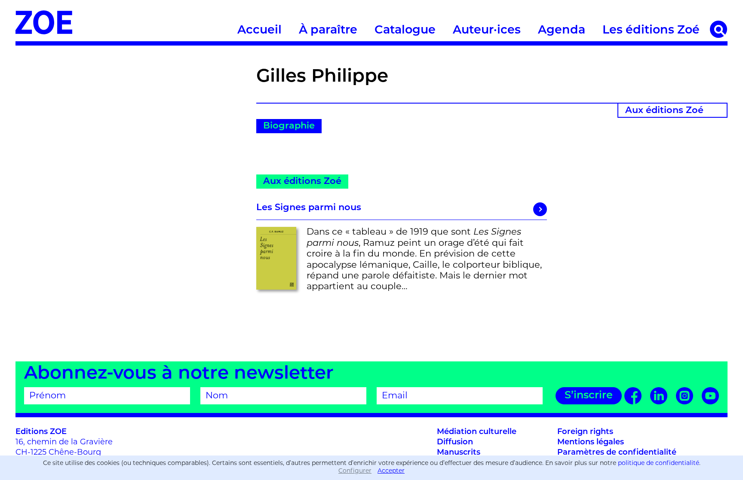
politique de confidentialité (658, 463)
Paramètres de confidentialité (616, 453)
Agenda (561, 31)
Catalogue (405, 31)
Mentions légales (590, 442)
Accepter (391, 471)
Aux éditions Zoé (664, 110)
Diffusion (455, 442)
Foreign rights (585, 432)
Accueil (259, 31)
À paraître (328, 31)
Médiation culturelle (476, 432)
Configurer (355, 471)
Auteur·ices (487, 31)
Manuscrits (458, 453)
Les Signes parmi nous (308, 207)
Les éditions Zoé (651, 31)
